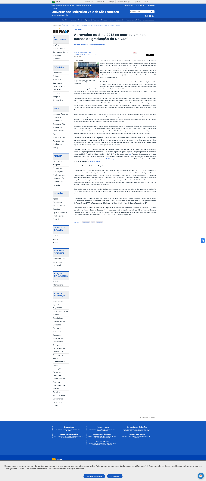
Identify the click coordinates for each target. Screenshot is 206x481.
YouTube (153, 16)
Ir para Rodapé (86, 5)
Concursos (96, 20)
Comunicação (119, 20)
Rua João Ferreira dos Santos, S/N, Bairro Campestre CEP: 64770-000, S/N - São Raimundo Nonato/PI (102, 437)
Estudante (73, 20)
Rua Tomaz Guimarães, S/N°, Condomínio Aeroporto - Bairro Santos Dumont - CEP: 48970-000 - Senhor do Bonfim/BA (136, 430)
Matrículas (86, 222)
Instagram (146, 16)
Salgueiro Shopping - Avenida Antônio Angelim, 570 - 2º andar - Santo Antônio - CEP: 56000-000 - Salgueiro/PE (102, 444)
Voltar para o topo (148, 417)
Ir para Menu (67, 5)
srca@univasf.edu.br (94, 161)
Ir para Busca (76, 5)
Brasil (58, 2)
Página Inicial (65, 25)
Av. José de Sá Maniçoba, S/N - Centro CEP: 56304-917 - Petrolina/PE (68, 430)
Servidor (80, 20)
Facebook (150, 16)
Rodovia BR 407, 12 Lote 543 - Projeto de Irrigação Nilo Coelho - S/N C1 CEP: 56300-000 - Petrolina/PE (68, 437)
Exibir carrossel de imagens (94, 63)
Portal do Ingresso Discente (114, 159)
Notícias (73, 25)
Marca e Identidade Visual (133, 20)
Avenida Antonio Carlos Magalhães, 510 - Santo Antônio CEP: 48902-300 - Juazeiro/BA (102, 430)
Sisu (130, 154)
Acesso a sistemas (148, 20)
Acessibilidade (128, 6)
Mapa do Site (150, 6)
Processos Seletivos (107, 20)
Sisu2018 (99, 222)
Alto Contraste (139, 6)
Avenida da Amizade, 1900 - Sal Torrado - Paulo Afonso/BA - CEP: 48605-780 (136, 437)
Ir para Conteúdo (56, 5)
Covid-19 (64, 20)
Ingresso (87, 20)
